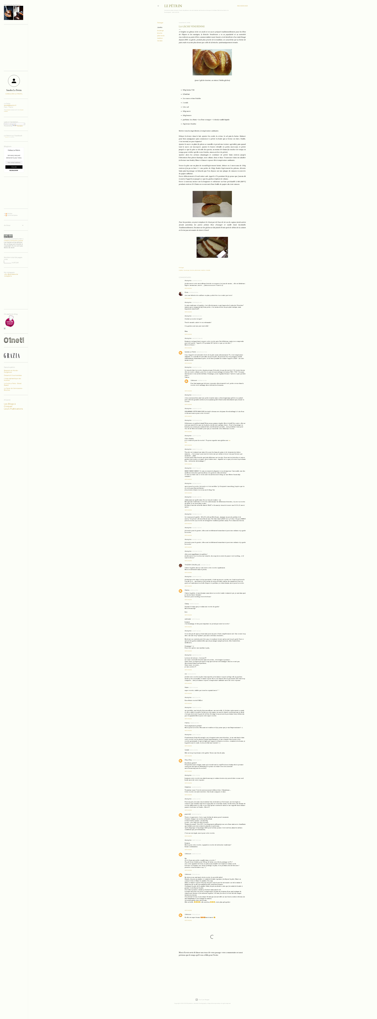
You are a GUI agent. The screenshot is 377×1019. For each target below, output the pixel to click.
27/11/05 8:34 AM (197, 302)
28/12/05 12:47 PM (202, 352)
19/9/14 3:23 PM (197, 760)
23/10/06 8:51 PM (197, 420)
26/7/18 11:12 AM (202, 380)
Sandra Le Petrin (190, 352)
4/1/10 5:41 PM (194, 590)
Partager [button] (160, 23)
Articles (9, 213)
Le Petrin (7, 137)
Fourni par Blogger (204, 999)
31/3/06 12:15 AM (196, 395)
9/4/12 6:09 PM (192, 674)
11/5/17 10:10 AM (196, 840)
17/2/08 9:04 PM (197, 514)
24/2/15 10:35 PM (196, 787)
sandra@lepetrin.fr (10, 105)
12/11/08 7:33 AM (205, 565)
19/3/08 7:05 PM (196, 527)
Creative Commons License (13, 240)
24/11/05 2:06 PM (197, 280)
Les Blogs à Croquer (10, 405)
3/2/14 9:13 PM (194, 750)
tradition (160, 38)
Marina (187, 590)
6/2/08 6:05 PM (196, 483)
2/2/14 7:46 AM (196, 734)
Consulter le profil (14, 94)
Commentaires (12, 215)
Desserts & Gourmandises (13, 375)
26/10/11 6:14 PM (196, 655)
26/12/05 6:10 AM (197, 316)
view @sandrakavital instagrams (11, 275)
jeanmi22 (188, 814)
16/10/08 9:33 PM (197, 551)
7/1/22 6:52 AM (196, 914)
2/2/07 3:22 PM (196, 435)
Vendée (159, 41)
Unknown (194, 380)
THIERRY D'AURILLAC (192, 565)
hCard (8, 110)
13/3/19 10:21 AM (196, 853)
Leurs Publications (13, 409)
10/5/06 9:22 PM (196, 408)
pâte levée (160, 36)
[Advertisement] (212, 975)
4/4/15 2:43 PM (196, 799)
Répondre (188, 288)
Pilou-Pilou (188, 760)
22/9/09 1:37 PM (196, 576)
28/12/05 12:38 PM (197, 338)
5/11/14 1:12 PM (196, 775)
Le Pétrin (173, 6)
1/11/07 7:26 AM (196, 468)
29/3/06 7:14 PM (196, 367)
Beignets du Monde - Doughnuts (11, 371)
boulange (160, 30)
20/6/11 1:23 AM (196, 631)
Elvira (186, 292)
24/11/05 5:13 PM (193, 292)
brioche (159, 33)
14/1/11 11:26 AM (196, 619)
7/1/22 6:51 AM (196, 874)
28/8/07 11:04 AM (197, 449)
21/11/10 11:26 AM (194, 603)
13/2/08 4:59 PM (196, 497)
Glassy (187, 604)
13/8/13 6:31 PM (194, 723)
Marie (186, 687)
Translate (20, 126)
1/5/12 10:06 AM (193, 687)
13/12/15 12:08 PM (196, 814)
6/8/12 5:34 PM (196, 697)
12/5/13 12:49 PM (196, 707)
